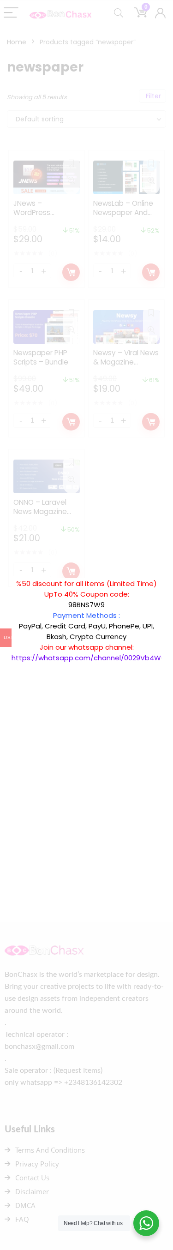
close (166, 573)
